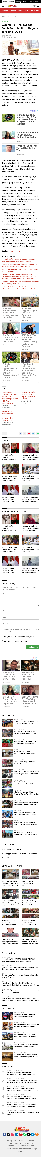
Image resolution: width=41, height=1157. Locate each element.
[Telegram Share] (33, 433)
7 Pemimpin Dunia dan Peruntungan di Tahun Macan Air (23, 1113)
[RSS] (37, 1134)
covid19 (6, 858)
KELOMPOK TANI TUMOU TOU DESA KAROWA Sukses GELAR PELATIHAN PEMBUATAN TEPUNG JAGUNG (26, 732)
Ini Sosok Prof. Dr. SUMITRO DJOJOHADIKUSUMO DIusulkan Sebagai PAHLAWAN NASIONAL (19, 260)
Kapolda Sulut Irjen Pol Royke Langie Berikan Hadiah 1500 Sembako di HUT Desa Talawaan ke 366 (26, 742)
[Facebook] (4, 1134)
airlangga (7, 849)
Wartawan (31, 1141)
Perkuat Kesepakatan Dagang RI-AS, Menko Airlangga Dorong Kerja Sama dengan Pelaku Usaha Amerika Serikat (26, 1025)
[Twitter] (8, 1134)
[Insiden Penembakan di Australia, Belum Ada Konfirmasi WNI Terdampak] (7, 1046)
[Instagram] (12, 1134)
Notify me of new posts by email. (15, 641)
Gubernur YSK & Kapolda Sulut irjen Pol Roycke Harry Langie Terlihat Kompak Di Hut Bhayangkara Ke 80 (25, 813)
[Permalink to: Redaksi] (3, 36)
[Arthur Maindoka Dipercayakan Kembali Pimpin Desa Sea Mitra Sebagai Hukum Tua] (10, 933)
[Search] (38, 6)
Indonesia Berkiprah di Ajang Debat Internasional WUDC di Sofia (24, 1015)
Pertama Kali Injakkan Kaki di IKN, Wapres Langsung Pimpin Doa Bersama (28, 395)
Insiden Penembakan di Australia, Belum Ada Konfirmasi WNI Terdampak (26, 1046)
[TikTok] (29, 1134)
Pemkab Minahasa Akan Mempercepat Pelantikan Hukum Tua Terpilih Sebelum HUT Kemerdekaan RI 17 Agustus (26, 833)
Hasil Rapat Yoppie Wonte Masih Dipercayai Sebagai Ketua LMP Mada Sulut (26, 803)
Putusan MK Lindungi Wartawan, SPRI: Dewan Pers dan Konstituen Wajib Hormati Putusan (20, 265)
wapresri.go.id (14, 251)
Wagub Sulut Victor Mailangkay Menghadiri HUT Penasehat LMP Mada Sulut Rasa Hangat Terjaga (26, 823)
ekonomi (34, 854)
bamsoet (18, 849)
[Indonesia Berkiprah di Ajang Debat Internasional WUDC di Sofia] (7, 1016)
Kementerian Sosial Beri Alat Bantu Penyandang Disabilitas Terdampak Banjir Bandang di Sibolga (25, 1036)
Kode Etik (18, 1143)
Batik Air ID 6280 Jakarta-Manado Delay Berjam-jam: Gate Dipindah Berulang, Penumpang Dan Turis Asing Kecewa (26, 773)
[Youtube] (21, 1134)
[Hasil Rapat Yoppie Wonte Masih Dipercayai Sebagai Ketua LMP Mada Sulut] (7, 804)
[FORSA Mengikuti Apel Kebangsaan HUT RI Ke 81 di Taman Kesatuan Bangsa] (7, 753)
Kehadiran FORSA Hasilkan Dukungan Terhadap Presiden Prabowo (29, 922)
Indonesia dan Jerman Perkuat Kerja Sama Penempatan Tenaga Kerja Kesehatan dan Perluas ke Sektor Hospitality (26, 1056)
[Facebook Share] (20, 433)
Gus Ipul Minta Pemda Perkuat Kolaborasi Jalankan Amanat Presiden (20, 270)
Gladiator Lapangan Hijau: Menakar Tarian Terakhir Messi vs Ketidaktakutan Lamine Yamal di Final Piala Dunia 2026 (26, 793)
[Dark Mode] (34, 6)
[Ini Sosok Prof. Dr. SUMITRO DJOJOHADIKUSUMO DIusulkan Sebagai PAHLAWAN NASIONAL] (10, 448)
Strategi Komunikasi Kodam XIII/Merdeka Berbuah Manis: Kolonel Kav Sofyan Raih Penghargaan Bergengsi (30, 942)
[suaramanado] (11, 6)
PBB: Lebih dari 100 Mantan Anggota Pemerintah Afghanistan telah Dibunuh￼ (21, 1097)
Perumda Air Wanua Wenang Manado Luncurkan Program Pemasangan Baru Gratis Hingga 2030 (21, 1073)
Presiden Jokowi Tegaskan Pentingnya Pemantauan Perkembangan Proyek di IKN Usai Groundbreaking (10, 397)
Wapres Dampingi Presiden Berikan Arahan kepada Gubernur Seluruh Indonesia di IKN (8, 415)
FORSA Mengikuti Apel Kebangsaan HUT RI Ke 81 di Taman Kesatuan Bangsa (24, 753)
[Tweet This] (24, 433)
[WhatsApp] (25, 1134)
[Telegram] (33, 1134)
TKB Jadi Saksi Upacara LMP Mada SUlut (24, 763)
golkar (24, 854)
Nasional (5, 21)
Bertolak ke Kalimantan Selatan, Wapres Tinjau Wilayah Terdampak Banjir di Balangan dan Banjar (20, 288)
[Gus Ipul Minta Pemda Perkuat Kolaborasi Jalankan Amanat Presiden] (10, 469)
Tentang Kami (11, 1141)
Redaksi (8, 35)
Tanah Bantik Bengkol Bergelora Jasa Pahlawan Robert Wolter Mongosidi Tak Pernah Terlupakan (26, 783)
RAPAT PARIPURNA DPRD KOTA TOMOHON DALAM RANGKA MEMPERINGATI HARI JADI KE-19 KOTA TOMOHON (22, 1081)
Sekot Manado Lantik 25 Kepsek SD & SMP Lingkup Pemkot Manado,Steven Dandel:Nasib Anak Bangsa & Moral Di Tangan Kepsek (26, 722)
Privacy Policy (29, 1143)
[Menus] (3, 6)
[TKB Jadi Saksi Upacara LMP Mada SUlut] (7, 763)
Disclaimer (11, 1146)
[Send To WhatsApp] (37, 433)
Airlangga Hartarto (10, 854)
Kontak (9, 1143)
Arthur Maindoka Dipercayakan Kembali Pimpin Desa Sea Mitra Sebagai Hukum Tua (10, 942)
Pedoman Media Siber (26, 1146)
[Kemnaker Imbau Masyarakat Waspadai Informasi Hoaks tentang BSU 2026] (10, 490)
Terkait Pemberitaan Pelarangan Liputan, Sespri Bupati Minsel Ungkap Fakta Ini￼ (21, 1105)
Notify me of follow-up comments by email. (18, 637)
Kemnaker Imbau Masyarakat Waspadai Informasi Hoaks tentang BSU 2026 (20, 283)
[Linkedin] (16, 1134)
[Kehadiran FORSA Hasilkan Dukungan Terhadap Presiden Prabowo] (30, 913)
